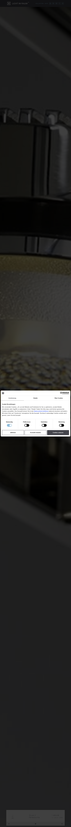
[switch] (26, 425)
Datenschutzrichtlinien (41, 411)
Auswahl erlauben (35, 432)
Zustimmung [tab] (12, 398)
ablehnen (13, 432)
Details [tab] (35, 398)
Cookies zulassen (58, 432)
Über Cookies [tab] (59, 398)
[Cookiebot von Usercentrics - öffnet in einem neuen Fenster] (61, 393)
